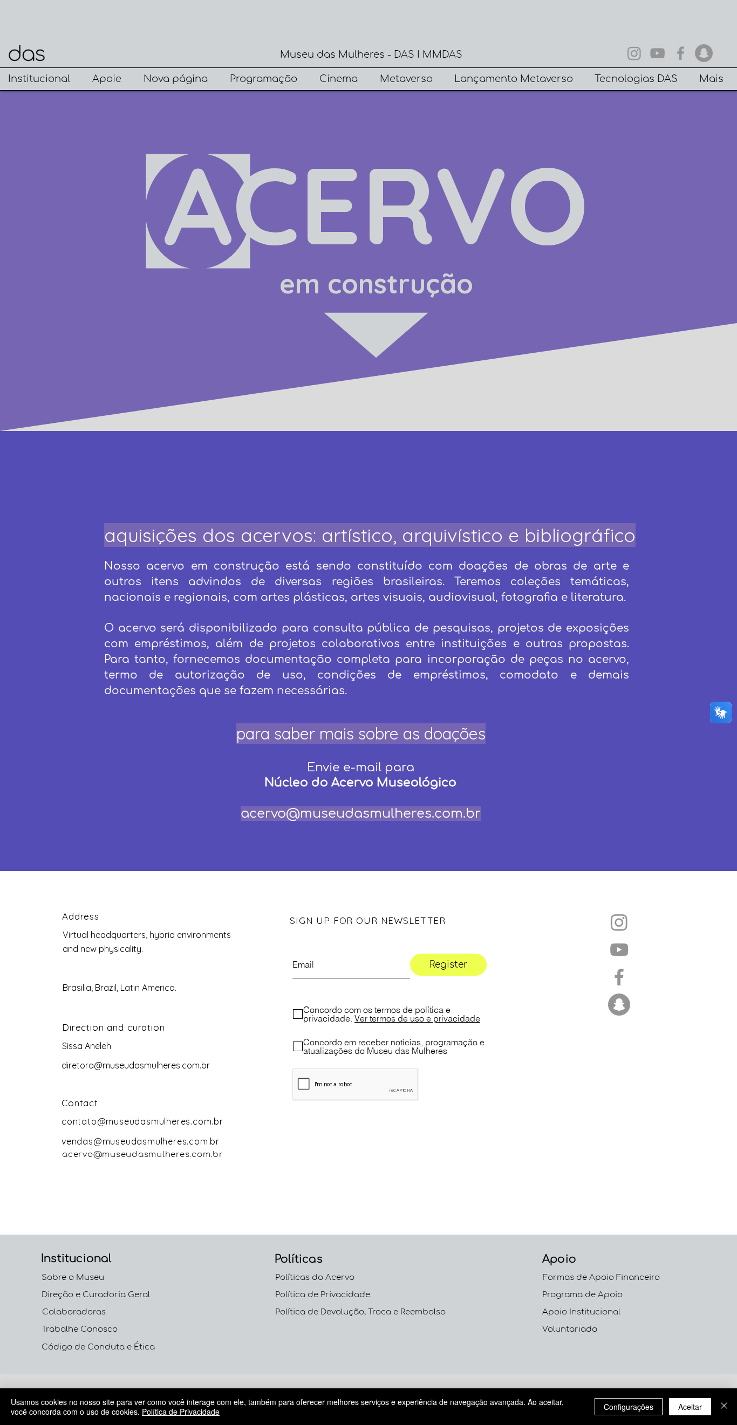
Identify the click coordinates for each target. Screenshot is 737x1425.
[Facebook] (681, 53)
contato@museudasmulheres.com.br (142, 1121)
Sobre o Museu (73, 1277)
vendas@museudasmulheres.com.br (141, 1141)
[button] (42, 79)
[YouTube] (657, 53)
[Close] (724, 1406)
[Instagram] (634, 53)
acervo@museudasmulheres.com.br (361, 813)
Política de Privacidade (181, 1411)
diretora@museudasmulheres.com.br (136, 1065)
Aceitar (690, 1406)
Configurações (628, 1406)
